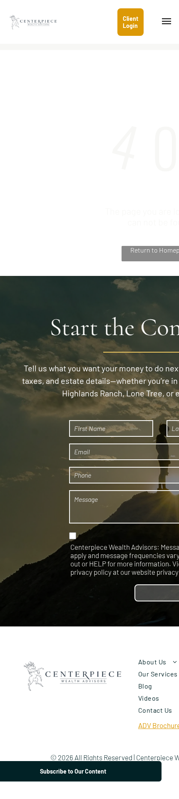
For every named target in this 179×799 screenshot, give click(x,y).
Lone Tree (144, 393)
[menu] (166, 21)
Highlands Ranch (92, 393)
